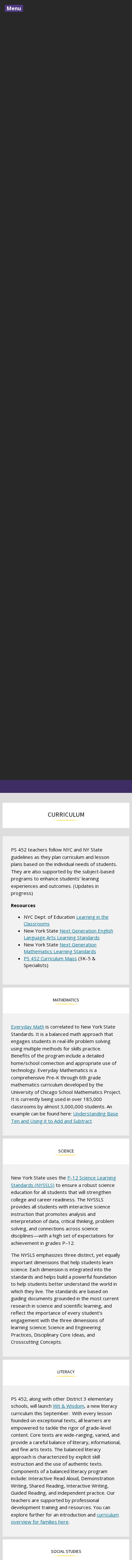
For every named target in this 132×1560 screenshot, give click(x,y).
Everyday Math (27, 1026)
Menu (14, 8)
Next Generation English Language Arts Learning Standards (68, 934)
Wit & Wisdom (68, 1406)
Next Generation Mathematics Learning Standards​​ (60, 947)
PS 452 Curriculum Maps (50, 958)
